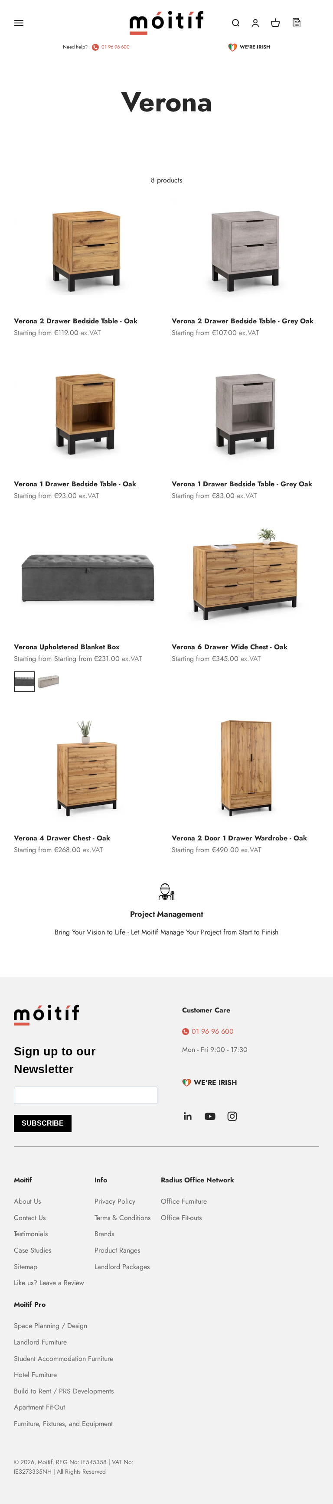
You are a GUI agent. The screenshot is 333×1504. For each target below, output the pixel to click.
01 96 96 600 (115, 46)
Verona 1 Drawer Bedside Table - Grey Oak (242, 484)
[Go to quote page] (297, 23)
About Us (27, 1201)
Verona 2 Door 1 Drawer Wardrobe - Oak (239, 838)
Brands (104, 1234)
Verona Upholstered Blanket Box (67, 647)
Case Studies (32, 1250)
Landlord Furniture (40, 1342)
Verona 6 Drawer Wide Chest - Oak (229, 647)
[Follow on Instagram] (232, 1116)
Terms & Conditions (122, 1218)
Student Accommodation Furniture (63, 1359)
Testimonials (31, 1234)
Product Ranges (117, 1250)
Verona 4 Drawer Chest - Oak (62, 838)
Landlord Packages (122, 1267)
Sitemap (25, 1267)
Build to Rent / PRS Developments (64, 1391)
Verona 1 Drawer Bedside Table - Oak (75, 484)
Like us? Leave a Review (49, 1283)
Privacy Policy (115, 1201)
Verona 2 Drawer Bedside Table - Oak (75, 321)
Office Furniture (184, 1201)
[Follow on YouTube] (210, 1116)
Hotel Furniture (35, 1375)
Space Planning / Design (50, 1326)
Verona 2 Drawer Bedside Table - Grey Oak (242, 321)
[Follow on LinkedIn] (188, 1116)
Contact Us (30, 1218)
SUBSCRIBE (43, 1123)
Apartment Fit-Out (39, 1407)
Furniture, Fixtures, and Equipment (63, 1424)
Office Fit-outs (181, 1218)
